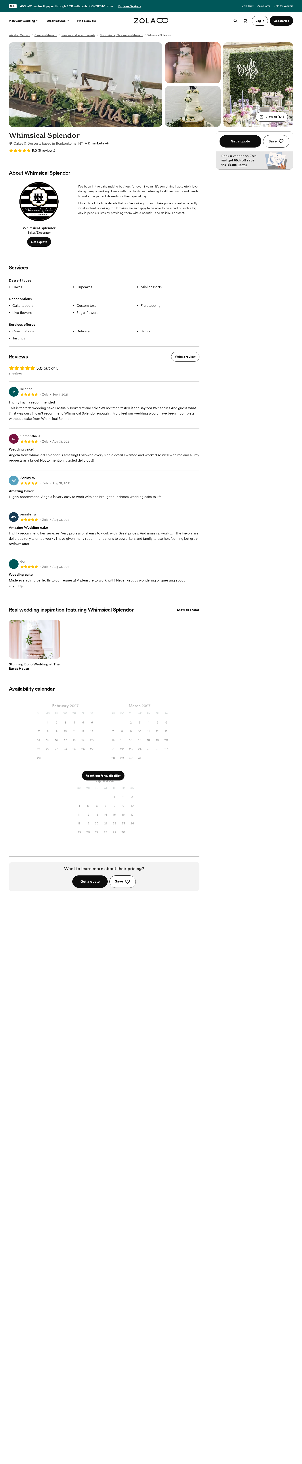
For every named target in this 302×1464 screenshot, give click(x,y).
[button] (272, 117)
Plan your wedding (22, 21)
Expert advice (56, 21)
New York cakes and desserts (78, 35)
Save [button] (119, 881)
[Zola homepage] (151, 20)
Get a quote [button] (39, 242)
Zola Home (263, 6)
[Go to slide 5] (42, 655)
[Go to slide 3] (34, 655)
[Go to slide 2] (31, 655)
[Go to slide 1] (27, 655)
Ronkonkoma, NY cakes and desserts (121, 35)
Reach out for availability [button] (103, 775)
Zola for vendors (283, 6)
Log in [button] (260, 21)
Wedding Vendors (19, 35)
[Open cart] (245, 21)
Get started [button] (281, 21)
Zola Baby (248, 6)
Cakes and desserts (45, 35)
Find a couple (86, 21)
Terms (109, 6)
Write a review (185, 356)
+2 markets (94, 143)
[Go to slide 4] (38, 655)
